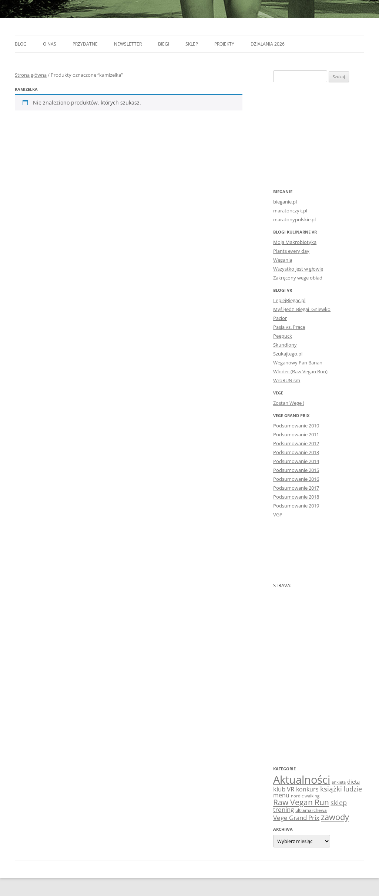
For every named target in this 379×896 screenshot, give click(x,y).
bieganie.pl (285, 201)
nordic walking (305, 796)
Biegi (163, 44)
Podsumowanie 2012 (296, 443)
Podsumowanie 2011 (296, 434)
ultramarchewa (311, 810)
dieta (353, 781)
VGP (277, 514)
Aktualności (301, 779)
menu (281, 795)
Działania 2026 (268, 44)
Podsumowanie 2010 (296, 425)
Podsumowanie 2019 (296, 505)
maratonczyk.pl (290, 210)
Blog (21, 44)
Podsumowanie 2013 (296, 452)
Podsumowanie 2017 (296, 488)
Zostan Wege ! (288, 403)
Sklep (191, 44)
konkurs (307, 789)
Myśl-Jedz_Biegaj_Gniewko (302, 309)
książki (331, 789)
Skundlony (285, 344)
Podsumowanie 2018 (296, 496)
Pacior (280, 318)
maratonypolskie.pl (294, 219)
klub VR (284, 789)
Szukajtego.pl (287, 353)
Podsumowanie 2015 (296, 470)
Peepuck (282, 336)
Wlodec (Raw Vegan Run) (300, 371)
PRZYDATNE (85, 44)
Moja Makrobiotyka (294, 242)
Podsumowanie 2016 (296, 479)
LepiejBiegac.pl (289, 300)
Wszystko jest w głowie (298, 268)
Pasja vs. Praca (289, 327)
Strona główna (31, 75)
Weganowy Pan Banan (297, 362)
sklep (339, 802)
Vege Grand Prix (296, 817)
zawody (335, 816)
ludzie (352, 788)
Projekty (224, 44)
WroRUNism (286, 380)
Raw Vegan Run (301, 802)
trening (283, 809)
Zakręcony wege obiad (297, 277)
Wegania (282, 260)
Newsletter (128, 44)
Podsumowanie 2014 (296, 461)
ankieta (339, 782)
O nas (49, 44)
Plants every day (291, 251)
